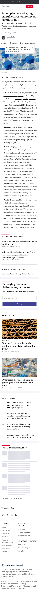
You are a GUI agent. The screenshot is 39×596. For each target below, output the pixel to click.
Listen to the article (14, 77)
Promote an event (24, 536)
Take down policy (29, 586)
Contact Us (5, 534)
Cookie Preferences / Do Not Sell (13, 588)
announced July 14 (19, 200)
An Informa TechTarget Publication (19, 2)
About (4, 527)
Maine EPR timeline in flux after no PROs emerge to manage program (19, 405)
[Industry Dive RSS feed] (16, 515)
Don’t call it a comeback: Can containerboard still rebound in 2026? (19, 346)
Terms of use (16, 586)
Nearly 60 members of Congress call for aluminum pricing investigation (21, 426)
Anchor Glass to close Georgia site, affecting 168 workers (20, 436)
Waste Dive (22, 551)
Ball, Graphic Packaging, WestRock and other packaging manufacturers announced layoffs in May (18, 255)
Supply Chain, (15, 274)
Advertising (21, 529)
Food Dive (21, 545)
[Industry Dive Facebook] (7, 515)
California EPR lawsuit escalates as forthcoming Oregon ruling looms (18, 415)
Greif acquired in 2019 (16, 105)
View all (5, 498)
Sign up (29, 6)
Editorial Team (6, 530)
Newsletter (5, 537)
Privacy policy (6, 586)
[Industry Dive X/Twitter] (12, 515)
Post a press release (16, 498)
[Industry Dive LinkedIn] (3, 515)
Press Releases (7, 546)
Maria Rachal (11, 37)
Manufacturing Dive (24, 548)
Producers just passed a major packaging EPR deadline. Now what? (17, 382)
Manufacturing (27, 274)
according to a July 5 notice (25, 98)
